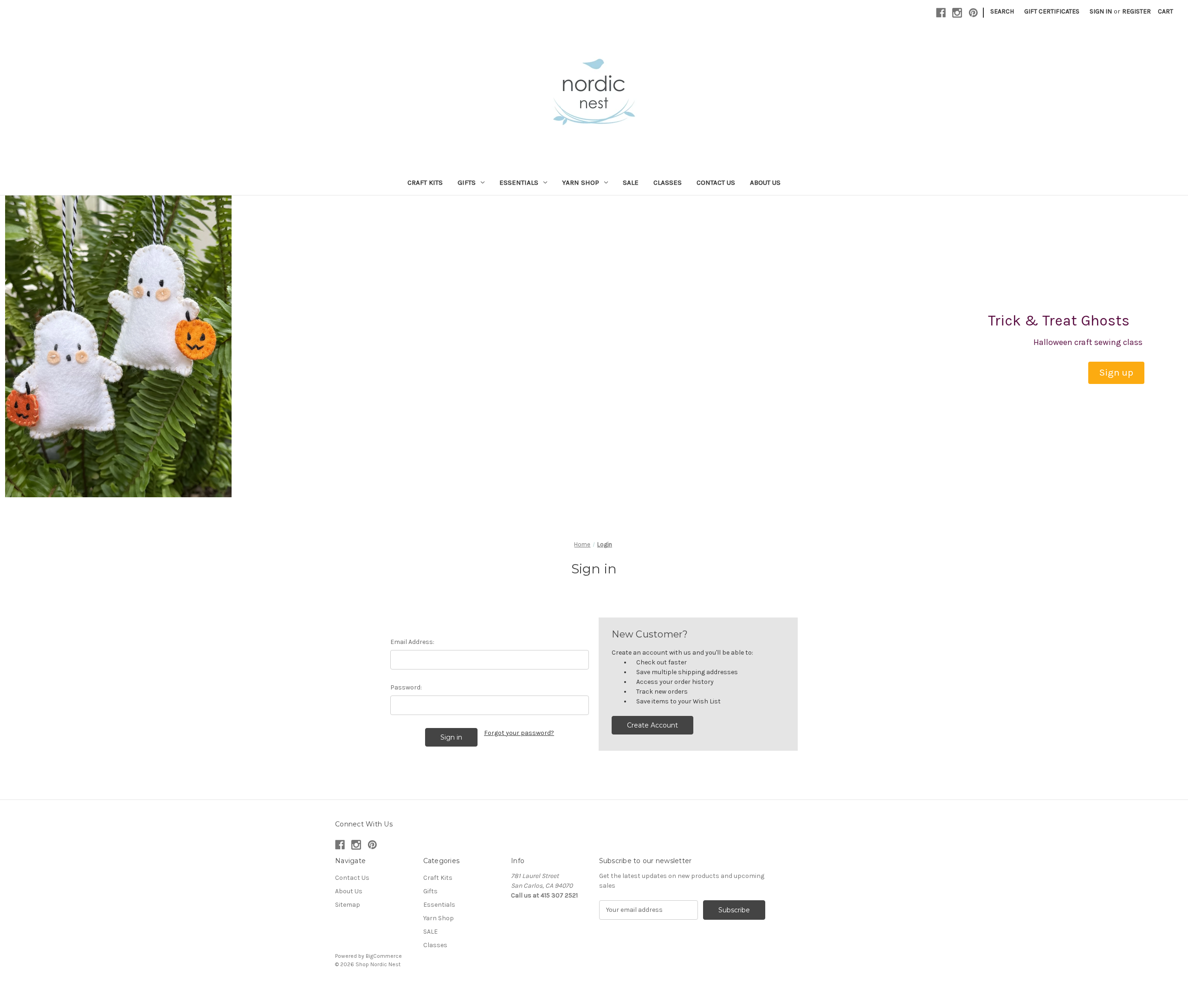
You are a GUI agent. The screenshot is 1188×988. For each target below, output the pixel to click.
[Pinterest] (973, 13)
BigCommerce (384, 956)
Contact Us (716, 182)
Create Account (652, 725)
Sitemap (347, 905)
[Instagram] (957, 13)
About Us (765, 182)
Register (1136, 11)
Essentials (518, 182)
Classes (667, 182)
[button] (1116, 373)
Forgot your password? (519, 733)
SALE (631, 182)
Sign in (1101, 11)
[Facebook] (941, 13)
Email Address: (412, 642)
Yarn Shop (580, 182)
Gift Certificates (1051, 11)
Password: (406, 687)
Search (1002, 11)
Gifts (467, 182)
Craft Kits (425, 182)
